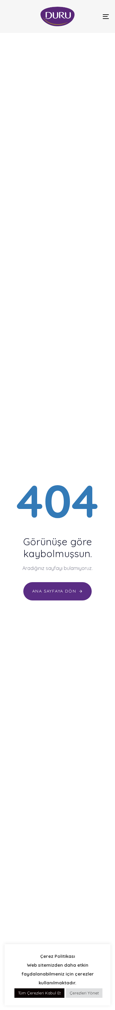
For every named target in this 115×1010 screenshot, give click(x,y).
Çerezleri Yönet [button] (84, 992)
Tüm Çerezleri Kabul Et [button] (39, 992)
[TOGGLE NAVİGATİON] (92, 16)
